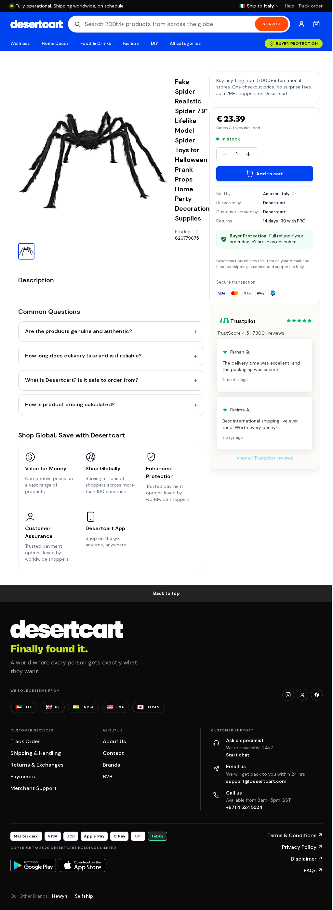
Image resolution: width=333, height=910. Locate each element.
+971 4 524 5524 (244, 807)
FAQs (313, 870)
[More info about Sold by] (294, 193)
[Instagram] (288, 695)
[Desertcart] (36, 24)
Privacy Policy (302, 847)
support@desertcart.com (256, 781)
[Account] (301, 24)
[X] (302, 695)
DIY (154, 43)
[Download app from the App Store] (82, 865)
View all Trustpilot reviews (264, 458)
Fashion (131, 43)
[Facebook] (317, 695)
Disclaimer (307, 858)
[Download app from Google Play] (33, 865)
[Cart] (316, 24)
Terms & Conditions (295, 835)
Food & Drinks (95, 43)
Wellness (20, 43)
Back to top (166, 593)
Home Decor (55, 43)
